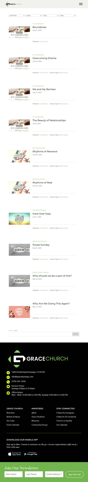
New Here (11, 413)
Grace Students (38, 417)
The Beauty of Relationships (49, 120)
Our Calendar (61, 425)
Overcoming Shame (44, 58)
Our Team (10, 421)
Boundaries (39, 27)
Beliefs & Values (13, 417)
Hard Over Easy (42, 213)
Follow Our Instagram (65, 413)
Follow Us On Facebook (66, 417)
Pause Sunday (41, 244)
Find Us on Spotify (64, 421)
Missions (35, 421)
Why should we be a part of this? (52, 275)
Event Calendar (13, 425)
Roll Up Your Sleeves (40, 241)
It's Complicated (38, 24)
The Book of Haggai (39, 210)
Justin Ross (44, 41)
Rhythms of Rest (42, 182)
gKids (34, 413)
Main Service (63, 73)
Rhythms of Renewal (45, 151)
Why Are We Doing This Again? (51, 303)
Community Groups (40, 425)
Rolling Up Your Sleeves (41, 272)
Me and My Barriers (44, 89)
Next (15, 330)
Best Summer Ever (39, 148)
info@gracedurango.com (22, 377)
